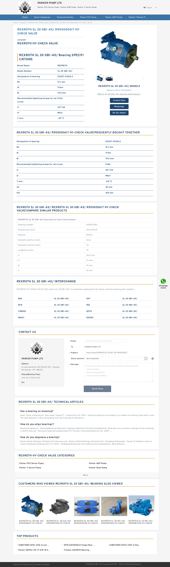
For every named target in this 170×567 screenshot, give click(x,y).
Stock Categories (42, 17)
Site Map (37, 565)
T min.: (20, 118)
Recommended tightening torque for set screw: (37, 100)
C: (18, 107)
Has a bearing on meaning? (36, 411)
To (72, 347)
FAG (88, 305)
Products (23, 23)
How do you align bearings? (37, 424)
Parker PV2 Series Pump (91, 17)
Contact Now (119, 100)
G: (18, 113)
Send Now (97, 388)
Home (25, 17)
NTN (20, 305)
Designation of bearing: (28, 76)
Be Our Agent (119, 113)
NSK (20, 298)
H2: (18, 193)
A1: (18, 187)
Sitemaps (46, 565)
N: (18, 87)
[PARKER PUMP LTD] (24, 7)
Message (74, 364)
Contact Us (27, 565)
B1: (18, 82)
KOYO (89, 311)
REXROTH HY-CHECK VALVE (38, 23)
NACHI (21, 317)
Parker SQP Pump (113, 17)
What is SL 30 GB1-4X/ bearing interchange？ (119, 94)
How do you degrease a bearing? (39, 437)
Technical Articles (65, 17)
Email (73, 341)
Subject (74, 353)
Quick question (77, 359)
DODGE (90, 317)
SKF (88, 298)
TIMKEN (22, 311)
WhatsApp (119, 106)
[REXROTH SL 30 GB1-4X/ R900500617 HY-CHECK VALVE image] (119, 50)
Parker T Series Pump (139, 17)
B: (18, 93)
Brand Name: (23, 65)
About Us (17, 565)
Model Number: (24, 71)
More (85, 475)
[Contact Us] (163, 283)
